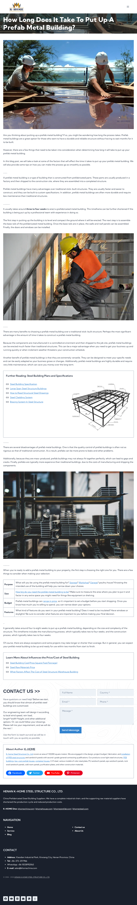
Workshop (84, 582)
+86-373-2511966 (17, 861)
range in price (50, 601)
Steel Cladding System (21, 397)
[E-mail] (23, 898)
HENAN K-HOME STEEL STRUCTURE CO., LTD (32, 877)
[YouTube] (11, 898)
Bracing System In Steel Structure (26, 401)
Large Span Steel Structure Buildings (28, 388)
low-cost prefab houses (25, 761)
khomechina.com (26, 809)
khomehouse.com (44, 809)
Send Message (70, 730)
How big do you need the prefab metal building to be (42, 591)
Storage (73, 582)
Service (10, 831)
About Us (79, 831)
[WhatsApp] (35, 898)
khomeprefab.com (62, 809)
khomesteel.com (80, 809)
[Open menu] (127, 7)
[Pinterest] (17, 898)
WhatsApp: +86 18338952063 (20, 864)
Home (10, 827)
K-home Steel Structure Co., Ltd (19, 754)
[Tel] (29, 898)
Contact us (80, 827)
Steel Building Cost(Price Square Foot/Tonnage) (33, 663)
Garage (94, 582)
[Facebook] (5, 898)
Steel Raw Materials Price (22, 667)
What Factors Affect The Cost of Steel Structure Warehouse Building (44, 671)
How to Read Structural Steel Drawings (29, 393)
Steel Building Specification (23, 384)
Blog (9, 834)
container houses (42, 761)
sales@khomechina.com (22, 868)
